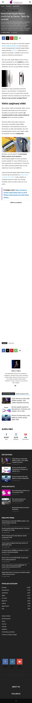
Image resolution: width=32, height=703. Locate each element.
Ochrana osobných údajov (9, 634)
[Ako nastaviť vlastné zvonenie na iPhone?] (6, 509)
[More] (20, 38)
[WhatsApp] (16, 38)
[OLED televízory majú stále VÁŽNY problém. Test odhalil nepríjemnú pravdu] (6, 401)
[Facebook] (3, 38)
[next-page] (6, 424)
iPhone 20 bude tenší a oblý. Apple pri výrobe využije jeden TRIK (21, 417)
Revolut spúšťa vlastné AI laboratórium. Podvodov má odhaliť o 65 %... (20, 469)
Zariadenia (8, 6)
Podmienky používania (8, 632)
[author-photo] (16, 368)
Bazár (3, 621)
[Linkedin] (16, 386)
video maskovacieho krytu (10, 46)
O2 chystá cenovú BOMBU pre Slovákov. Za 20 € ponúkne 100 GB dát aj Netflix (15, 551)
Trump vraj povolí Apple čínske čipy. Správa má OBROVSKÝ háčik (15, 544)
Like (6, 433)
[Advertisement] (16, 272)
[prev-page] (3, 424)
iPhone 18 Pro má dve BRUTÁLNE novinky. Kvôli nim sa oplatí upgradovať (15, 558)
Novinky (16, 10)
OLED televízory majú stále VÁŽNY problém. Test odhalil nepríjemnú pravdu (20, 400)
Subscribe (25, 433)
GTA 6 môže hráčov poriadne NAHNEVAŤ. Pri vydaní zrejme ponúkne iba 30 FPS (14, 566)
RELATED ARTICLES (8, 394)
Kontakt (4, 626)
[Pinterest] (12, 38)
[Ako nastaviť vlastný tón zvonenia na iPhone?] (6, 501)
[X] (7, 38)
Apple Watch (16, 6)
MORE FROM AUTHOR (22, 394)
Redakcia (4, 629)
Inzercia (4, 624)
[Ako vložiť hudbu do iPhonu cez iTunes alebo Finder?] (6, 493)
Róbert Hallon (6, 32)
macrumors (11, 343)
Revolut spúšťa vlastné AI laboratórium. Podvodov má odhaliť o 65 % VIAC (21, 409)
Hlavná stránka (6, 616)
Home (2, 6)
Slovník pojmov (6, 618)
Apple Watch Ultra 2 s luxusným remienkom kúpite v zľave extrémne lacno (16, 573)
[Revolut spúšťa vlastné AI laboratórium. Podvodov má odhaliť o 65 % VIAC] (6, 409)
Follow (16, 433)
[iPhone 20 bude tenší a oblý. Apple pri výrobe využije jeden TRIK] (6, 418)
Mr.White (14, 50)
